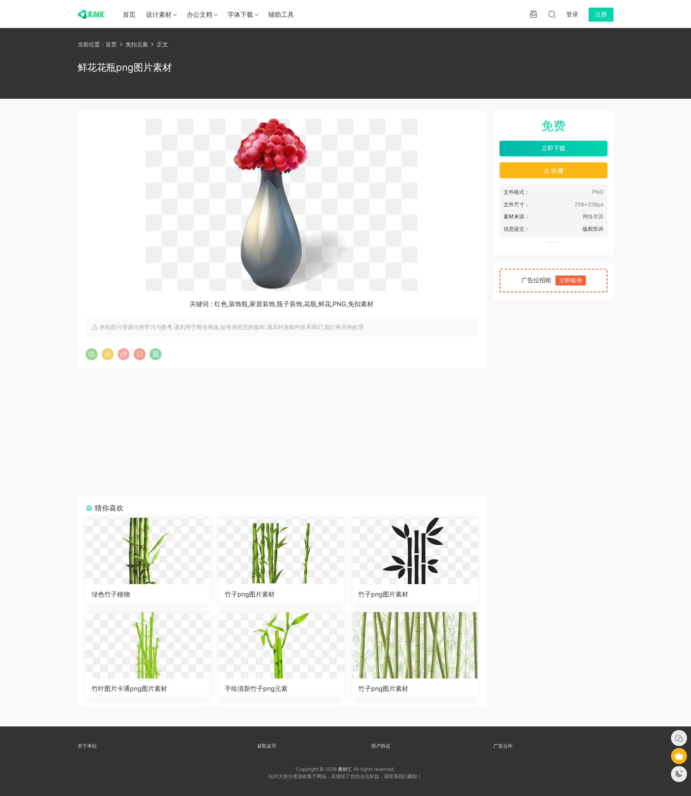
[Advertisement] (281, 432)
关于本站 (87, 746)
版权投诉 (593, 228)
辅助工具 (281, 14)
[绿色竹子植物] (148, 551)
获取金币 (266, 746)
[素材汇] (92, 14)
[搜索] (552, 14)
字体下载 (240, 14)
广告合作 (503, 746)
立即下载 (553, 148)
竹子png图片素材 (250, 594)
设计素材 (159, 14)
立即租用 (570, 280)
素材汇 (345, 769)
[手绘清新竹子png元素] (281, 645)
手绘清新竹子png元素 (256, 688)
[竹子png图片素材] (281, 551)
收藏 (556, 170)
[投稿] (533, 14)
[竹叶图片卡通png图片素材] (148, 645)
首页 (129, 14)
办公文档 (199, 14)
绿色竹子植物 (111, 594)
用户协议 (380, 746)
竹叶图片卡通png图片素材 (129, 688)
